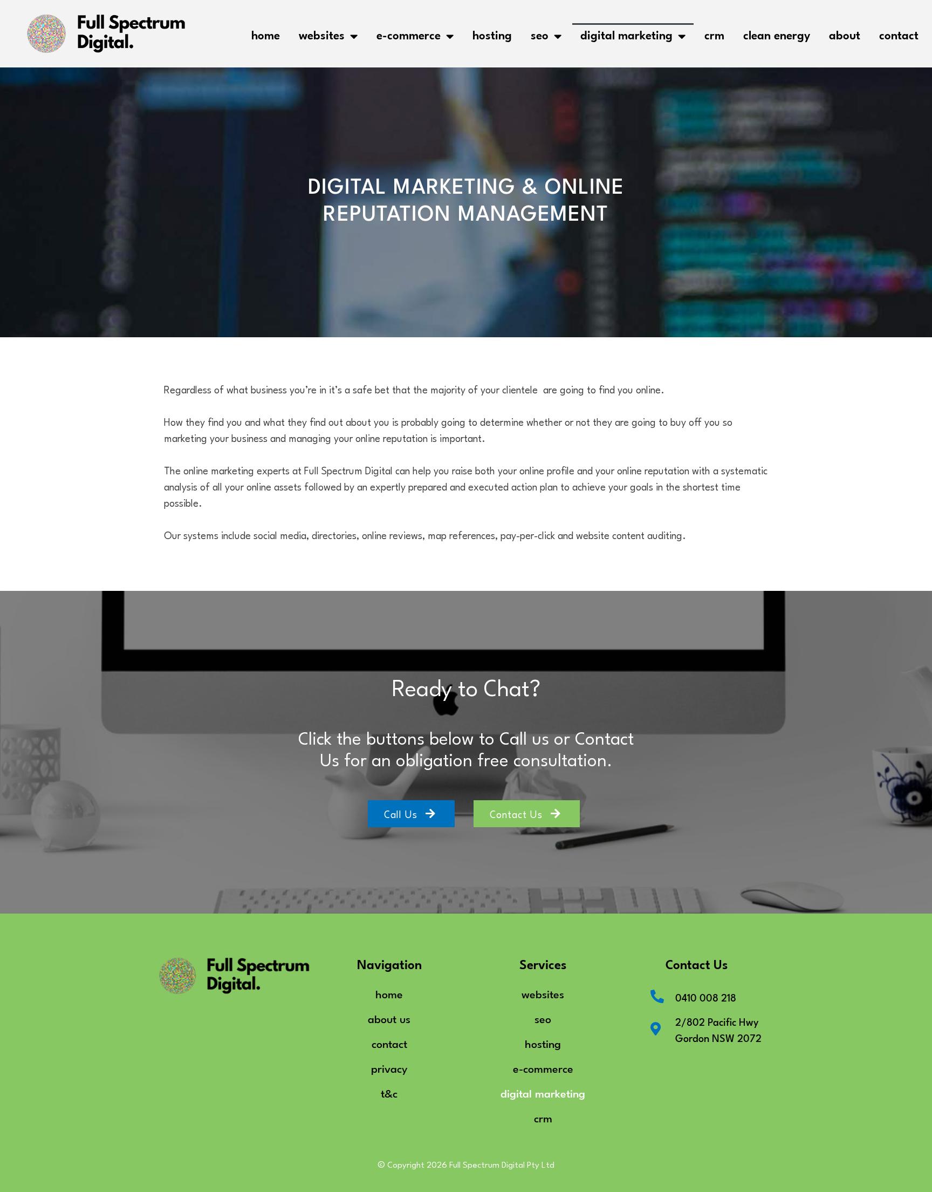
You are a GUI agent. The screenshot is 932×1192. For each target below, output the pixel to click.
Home (265, 34)
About (844, 34)
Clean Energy (776, 34)
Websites (322, 34)
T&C (389, 1092)
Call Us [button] (400, 813)
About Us (389, 1018)
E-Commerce (408, 34)
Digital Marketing (626, 34)
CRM (714, 34)
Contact (899, 34)
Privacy (389, 1067)
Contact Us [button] (516, 813)
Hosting (492, 34)
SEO (540, 34)
